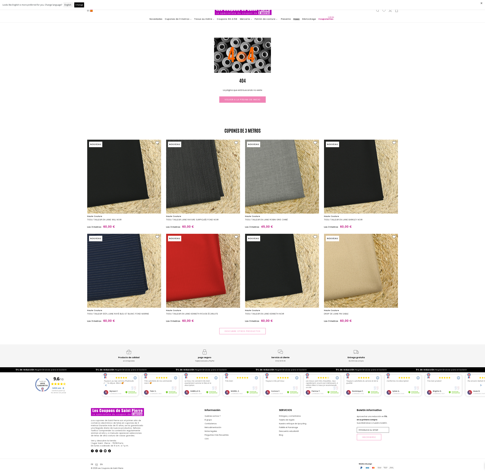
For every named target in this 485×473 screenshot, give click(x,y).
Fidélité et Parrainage (288, 427)
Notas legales (211, 431)
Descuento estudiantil (289, 431)
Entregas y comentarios (290, 416)
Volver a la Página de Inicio (242, 99)
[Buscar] (377, 11)
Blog (281, 435)
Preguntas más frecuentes (217, 435)
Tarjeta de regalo (287, 420)
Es (88, 10)
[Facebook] (92, 451)
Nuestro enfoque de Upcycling (292, 423)
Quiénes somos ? (213, 416)
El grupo (208, 420)
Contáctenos (211, 423)
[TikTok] (109, 451)
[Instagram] (96, 451)
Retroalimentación (213, 427)
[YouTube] (105, 451)
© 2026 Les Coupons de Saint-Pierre (107, 468)
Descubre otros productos (242, 331)
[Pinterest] (101, 451)
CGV (207, 438)
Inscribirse (369, 437)
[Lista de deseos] (383, 11)
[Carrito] (396, 11)
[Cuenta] (390, 10)
